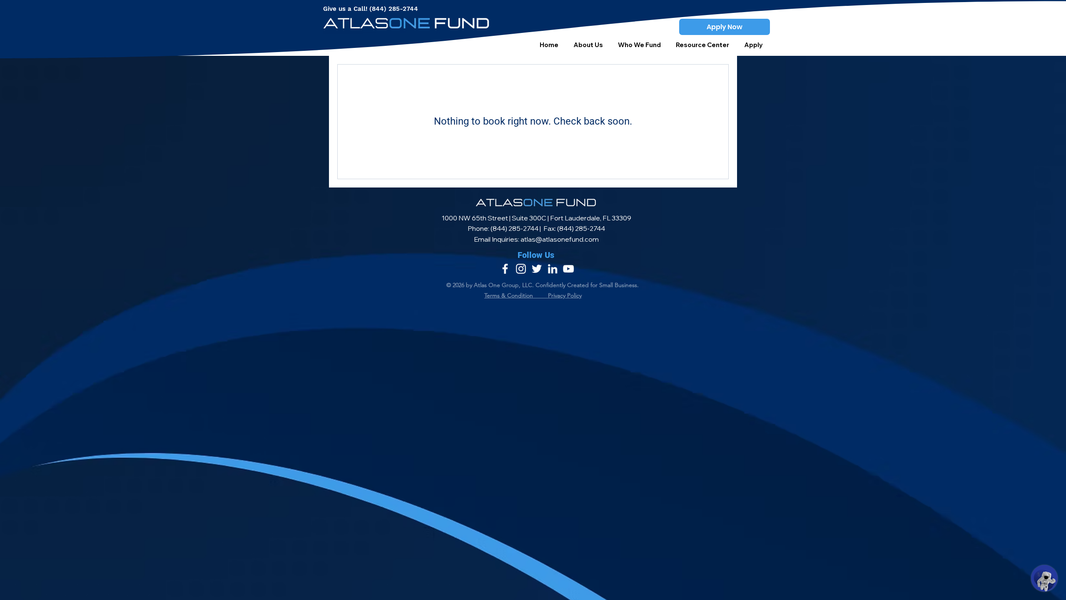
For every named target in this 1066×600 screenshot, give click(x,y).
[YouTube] (568, 268)
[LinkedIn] (552, 268)
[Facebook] (505, 268)
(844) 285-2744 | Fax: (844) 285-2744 (548, 228)
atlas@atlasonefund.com (560, 239)
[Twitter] (536, 268)
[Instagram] (521, 268)
